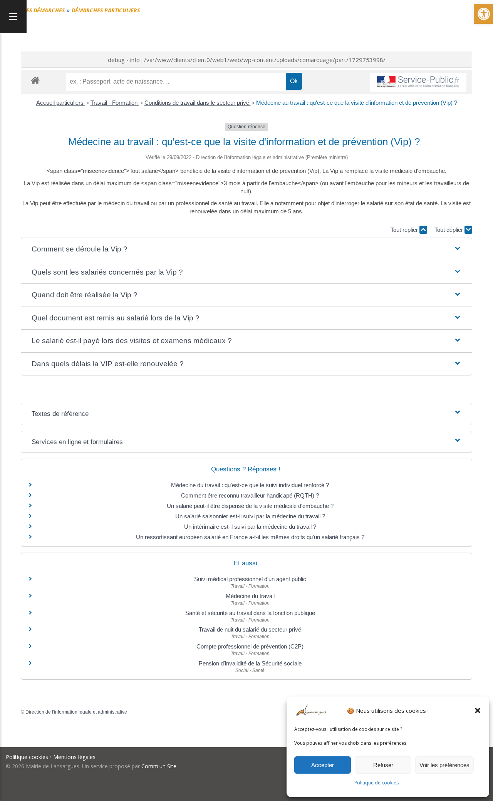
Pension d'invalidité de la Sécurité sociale (250, 663)
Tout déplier (449, 229)
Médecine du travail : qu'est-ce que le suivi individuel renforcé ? (250, 485)
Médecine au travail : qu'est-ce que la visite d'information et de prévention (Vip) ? (356, 102)
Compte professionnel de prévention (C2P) (250, 646)
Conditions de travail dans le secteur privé (197, 102)
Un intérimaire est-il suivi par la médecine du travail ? (250, 526)
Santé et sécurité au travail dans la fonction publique (250, 613)
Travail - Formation (115, 102)
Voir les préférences (444, 765)
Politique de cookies (376, 782)
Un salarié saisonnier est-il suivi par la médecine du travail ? (250, 516)
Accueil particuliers (60, 102)
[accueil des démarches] (35, 80)
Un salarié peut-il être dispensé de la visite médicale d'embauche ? (250, 506)
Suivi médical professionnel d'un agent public (250, 579)
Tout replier (405, 229)
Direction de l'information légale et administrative (76, 712)
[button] (477, 710)
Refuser (383, 765)
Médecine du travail (250, 596)
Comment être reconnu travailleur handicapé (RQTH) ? (250, 495)
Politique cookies (27, 757)
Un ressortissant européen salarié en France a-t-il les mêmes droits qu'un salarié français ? (250, 537)
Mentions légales (74, 757)
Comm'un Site (158, 766)
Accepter (322, 765)
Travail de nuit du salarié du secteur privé (250, 629)
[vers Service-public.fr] (418, 82)
